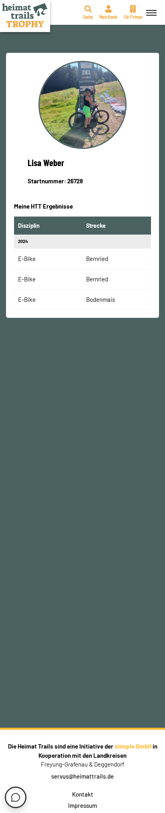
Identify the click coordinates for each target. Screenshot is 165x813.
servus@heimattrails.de (82, 776)
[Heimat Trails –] (25, 16)
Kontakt (82, 794)
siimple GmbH (133, 746)
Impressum (82, 805)
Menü (151, 12)
